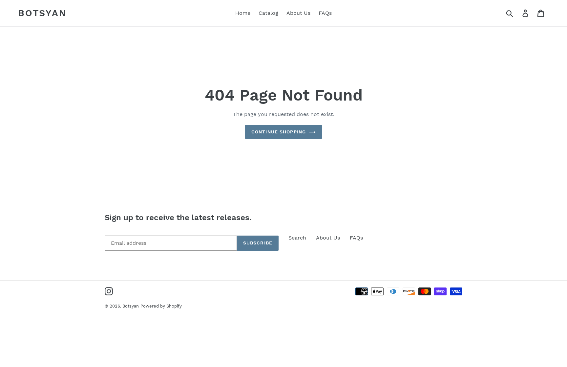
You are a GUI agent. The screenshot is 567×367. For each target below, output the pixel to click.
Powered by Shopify (161, 306)
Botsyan (42, 13)
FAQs (356, 238)
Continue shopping (278, 131)
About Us (328, 238)
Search (297, 238)
